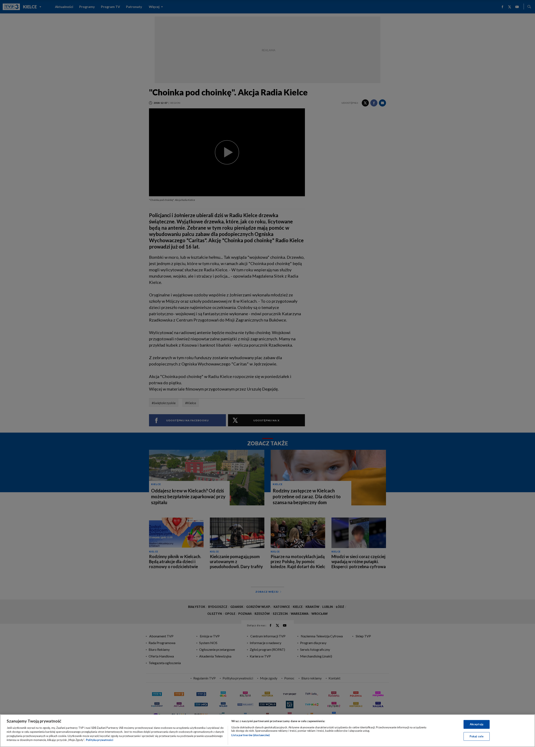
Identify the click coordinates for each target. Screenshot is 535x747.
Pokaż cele (477, 736)
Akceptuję (476, 724)
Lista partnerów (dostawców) (250, 735)
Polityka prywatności (99, 740)
